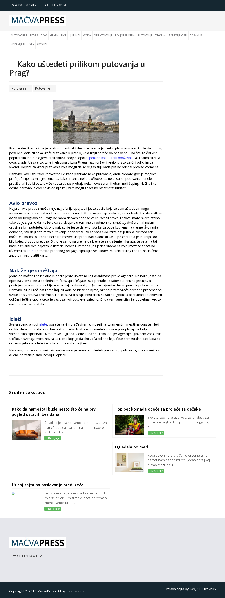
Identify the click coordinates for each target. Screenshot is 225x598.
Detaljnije (53, 438)
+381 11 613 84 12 (54, 5)
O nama (31, 5)
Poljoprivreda (125, 35)
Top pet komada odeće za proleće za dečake (158, 409)
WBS (212, 589)
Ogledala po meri (131, 447)
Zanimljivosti (178, 35)
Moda (87, 35)
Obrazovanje (103, 35)
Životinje (43, 44)
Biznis (34, 35)
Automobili (19, 35)
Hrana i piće (58, 35)
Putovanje (145, 35)
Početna (16, 5)
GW (192, 589)
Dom (44, 35)
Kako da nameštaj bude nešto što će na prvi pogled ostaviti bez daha (54, 411)
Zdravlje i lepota (22, 44)
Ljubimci (74, 35)
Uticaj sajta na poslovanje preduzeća (47, 484)
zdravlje (196, 35)
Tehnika (160, 35)
